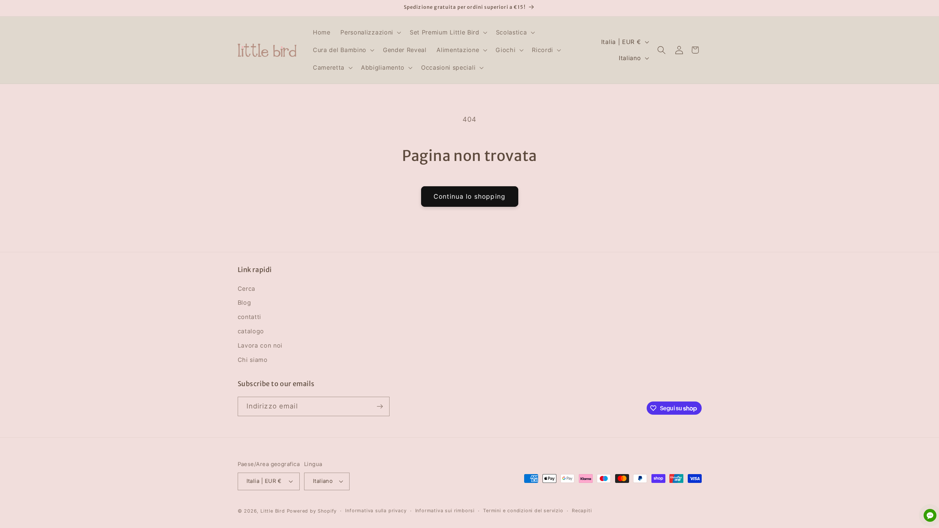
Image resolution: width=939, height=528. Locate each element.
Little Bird (272, 511)
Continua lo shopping (469, 196)
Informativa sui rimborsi (445, 510)
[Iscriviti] (379, 407)
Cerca (246, 288)
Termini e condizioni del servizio (523, 510)
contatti (250, 316)
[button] (370, 32)
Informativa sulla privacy (375, 510)
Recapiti (582, 510)
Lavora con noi (260, 345)
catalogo (251, 331)
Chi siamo (253, 359)
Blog (244, 302)
